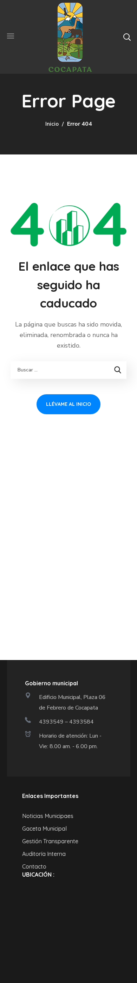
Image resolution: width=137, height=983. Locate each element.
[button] (126, 37)
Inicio (52, 124)
